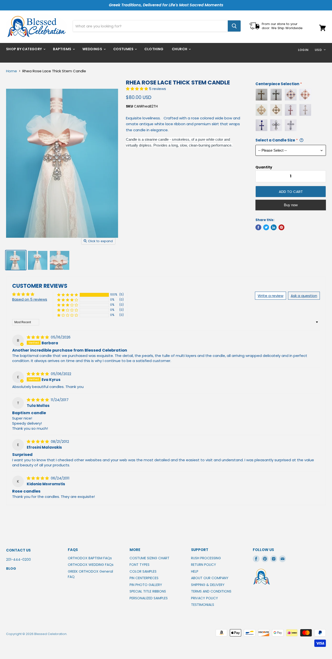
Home (11, 71)
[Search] (234, 26)
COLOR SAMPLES (143, 571)
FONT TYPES (139, 564)
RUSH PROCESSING (206, 558)
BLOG (11, 568)
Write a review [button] (270, 295)
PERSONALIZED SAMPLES (149, 598)
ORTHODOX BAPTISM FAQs (90, 558)
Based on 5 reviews (29, 299)
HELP (194, 571)
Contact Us (18, 550)
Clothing (153, 49)
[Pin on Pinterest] (281, 227)
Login (303, 50)
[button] (137, 88)
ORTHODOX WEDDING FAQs (91, 564)
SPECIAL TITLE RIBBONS (148, 591)
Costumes (123, 49)
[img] (38, 337)
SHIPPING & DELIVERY (208, 584)
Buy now (291, 205)
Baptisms (62, 49)
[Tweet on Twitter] (266, 227)
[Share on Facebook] (258, 227)
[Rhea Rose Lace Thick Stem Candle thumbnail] (16, 260)
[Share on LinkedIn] (274, 227)
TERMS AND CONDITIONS (211, 591)
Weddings (92, 49)
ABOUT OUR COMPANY (209, 578)
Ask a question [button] (304, 295)
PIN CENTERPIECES (144, 578)
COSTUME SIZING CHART (149, 558)
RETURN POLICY (203, 564)
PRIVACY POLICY (204, 598)
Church (180, 49)
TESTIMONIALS (202, 604)
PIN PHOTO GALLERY (146, 584)
